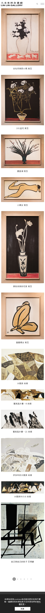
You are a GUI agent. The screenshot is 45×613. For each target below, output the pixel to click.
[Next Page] (27, 579)
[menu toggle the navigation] (42, 4)
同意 (22, 609)
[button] (38, 4)
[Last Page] (31, 579)
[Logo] (12, 4)
